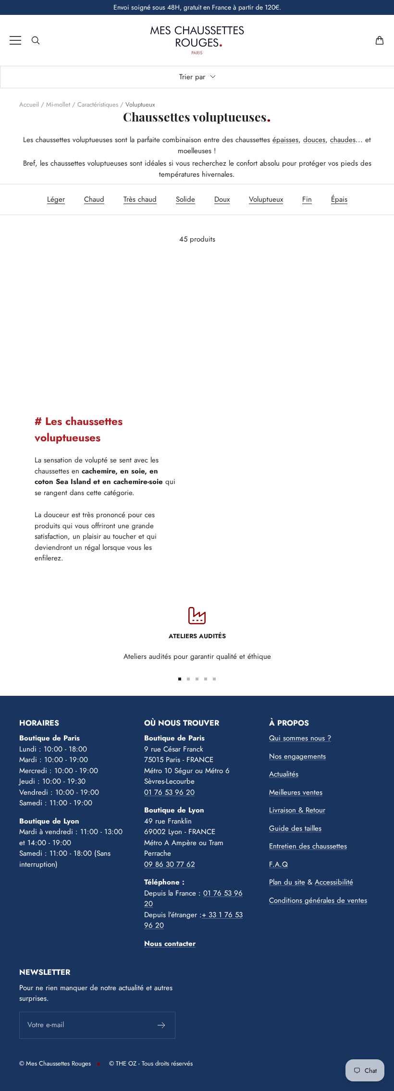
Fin (307, 199)
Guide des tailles (295, 828)
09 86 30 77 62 (169, 864)
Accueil (29, 104)
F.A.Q (278, 864)
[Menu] (15, 40)
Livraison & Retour (297, 810)
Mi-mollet (58, 104)
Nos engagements (297, 756)
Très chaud (140, 199)
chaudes (343, 139)
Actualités (283, 774)
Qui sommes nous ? (300, 738)
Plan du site (287, 882)
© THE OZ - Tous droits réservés (151, 1063)
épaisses (285, 139)
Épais (339, 199)
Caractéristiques (97, 104)
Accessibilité (334, 882)
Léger (56, 199)
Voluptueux (266, 199)
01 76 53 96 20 (169, 792)
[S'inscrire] (162, 1025)
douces (314, 139)
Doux (222, 199)
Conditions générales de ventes (318, 900)
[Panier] (379, 40)
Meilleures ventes (295, 792)
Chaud (94, 199)
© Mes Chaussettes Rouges (55, 1063)
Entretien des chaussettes (308, 846)
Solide (185, 199)
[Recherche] (35, 40)
